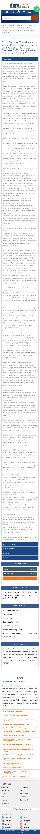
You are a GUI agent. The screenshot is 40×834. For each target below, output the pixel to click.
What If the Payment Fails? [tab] (12, 767)
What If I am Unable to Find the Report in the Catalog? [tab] (18, 750)
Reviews (4, 800)
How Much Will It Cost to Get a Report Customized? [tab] (20, 728)
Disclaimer (23, 797)
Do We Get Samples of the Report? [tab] (14, 681)
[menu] (18, 12)
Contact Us (5, 790)
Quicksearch (24, 800)
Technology (11, 25)
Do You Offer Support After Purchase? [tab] (15, 776)
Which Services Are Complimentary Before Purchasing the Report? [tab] (17, 740)
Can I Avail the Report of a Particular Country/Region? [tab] (15, 772)
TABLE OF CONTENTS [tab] (9, 544)
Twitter (25, 817)
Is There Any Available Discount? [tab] (13, 735)
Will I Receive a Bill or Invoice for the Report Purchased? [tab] (17, 745)
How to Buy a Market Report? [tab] (13, 711)
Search (34, 18)
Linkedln (7, 824)
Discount (4, 793)
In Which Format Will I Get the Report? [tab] (16, 715)
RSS (24, 824)
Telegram (7, 827)
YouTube (26, 827)
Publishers (4, 797)
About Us (4, 787)
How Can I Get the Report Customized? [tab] (16, 724)
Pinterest (7, 821)
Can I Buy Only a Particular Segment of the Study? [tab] (19, 732)
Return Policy (24, 793)
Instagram (26, 821)
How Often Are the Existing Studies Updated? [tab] (18, 755)
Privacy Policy (24, 787)
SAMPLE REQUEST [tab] (8, 553)
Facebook (7, 817)
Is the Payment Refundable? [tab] (12, 764)
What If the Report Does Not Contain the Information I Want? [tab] (16, 759)
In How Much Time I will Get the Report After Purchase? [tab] (18, 719)
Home (4, 25)
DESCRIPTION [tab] (7, 59)
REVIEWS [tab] (5, 558)
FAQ (21, 790)
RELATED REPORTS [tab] (9, 549)
